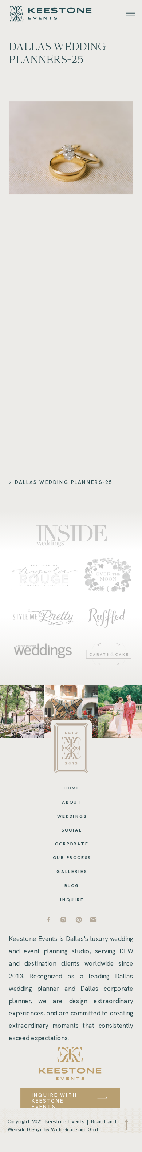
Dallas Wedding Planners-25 (64, 482)
